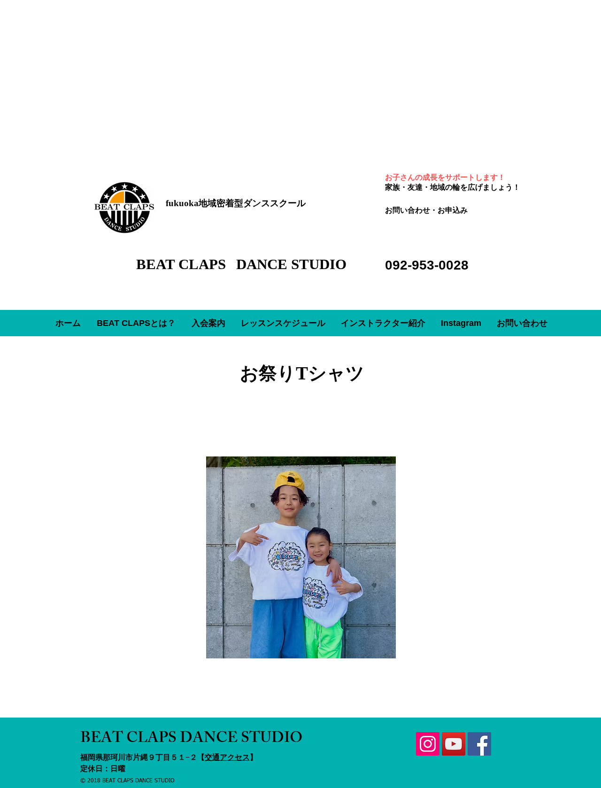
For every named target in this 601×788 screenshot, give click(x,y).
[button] (208, 323)
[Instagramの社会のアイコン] (427, 744)
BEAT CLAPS (183, 264)
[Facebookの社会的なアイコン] (479, 744)
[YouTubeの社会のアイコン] (453, 744)
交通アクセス (227, 757)
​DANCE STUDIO (291, 264)
